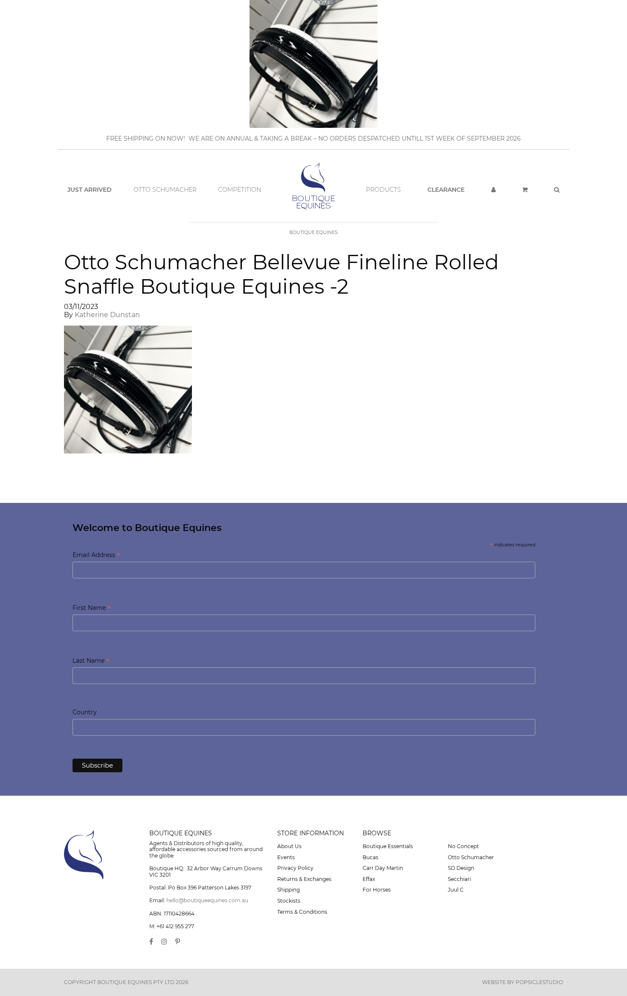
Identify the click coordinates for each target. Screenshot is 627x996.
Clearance (445, 189)
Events (286, 857)
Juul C (456, 889)
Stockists (288, 901)
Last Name (91, 661)
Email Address (96, 555)
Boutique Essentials (388, 846)
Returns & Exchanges (304, 879)
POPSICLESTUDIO (539, 982)
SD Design (461, 868)
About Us (289, 846)
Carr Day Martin (383, 868)
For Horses (377, 889)
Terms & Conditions (302, 912)
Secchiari (459, 879)
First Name (92, 608)
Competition (239, 189)
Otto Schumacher (165, 189)
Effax (369, 879)
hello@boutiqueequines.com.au (207, 900)
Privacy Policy (295, 868)
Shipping (288, 889)
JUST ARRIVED (89, 189)
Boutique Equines (313, 232)
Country (85, 712)
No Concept (463, 846)
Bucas (370, 857)
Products (383, 189)
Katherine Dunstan (107, 315)
